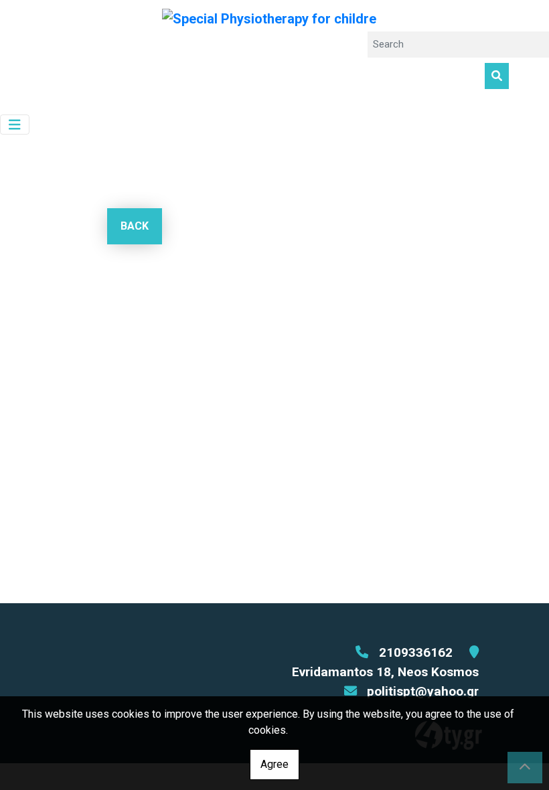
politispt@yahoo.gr (423, 691)
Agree (274, 764)
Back (135, 226)
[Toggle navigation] (14, 124)
